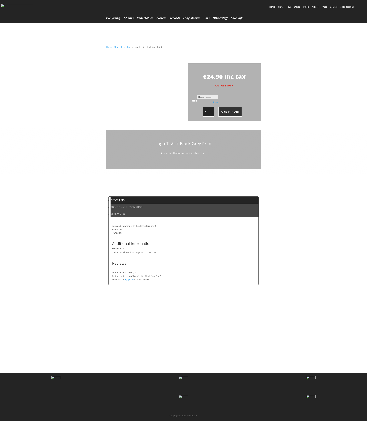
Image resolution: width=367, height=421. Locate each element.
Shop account (347, 6)
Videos (315, 6)
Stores (297, 6)
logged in (129, 279)
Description (119, 200)
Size (194, 100)
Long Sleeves (191, 18)
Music (306, 6)
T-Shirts (128, 18)
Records (174, 18)
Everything (113, 18)
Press (324, 6)
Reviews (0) (118, 214)
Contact (333, 6)
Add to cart (230, 112)
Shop (116, 46)
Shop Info (237, 18)
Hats (206, 18)
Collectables (145, 18)
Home (272, 6)
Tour (289, 6)
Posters (161, 18)
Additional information (127, 207)
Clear (215, 102)
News (280, 6)
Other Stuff (220, 18)
